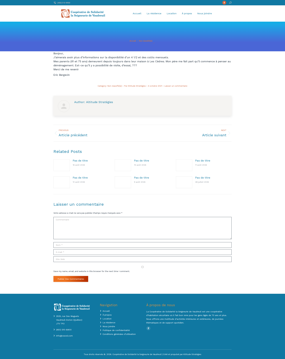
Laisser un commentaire (175, 86)
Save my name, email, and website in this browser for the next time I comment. (91, 271)
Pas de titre (80, 160)
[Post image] (61, 165)
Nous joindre (109, 326)
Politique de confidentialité (116, 330)
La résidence (109, 322)
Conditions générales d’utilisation (119, 334)
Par (135, 86)
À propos (107, 315)
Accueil (106, 311)
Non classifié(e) (114, 86)
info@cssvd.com (64, 336)
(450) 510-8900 (63, 3)
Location (107, 318)
